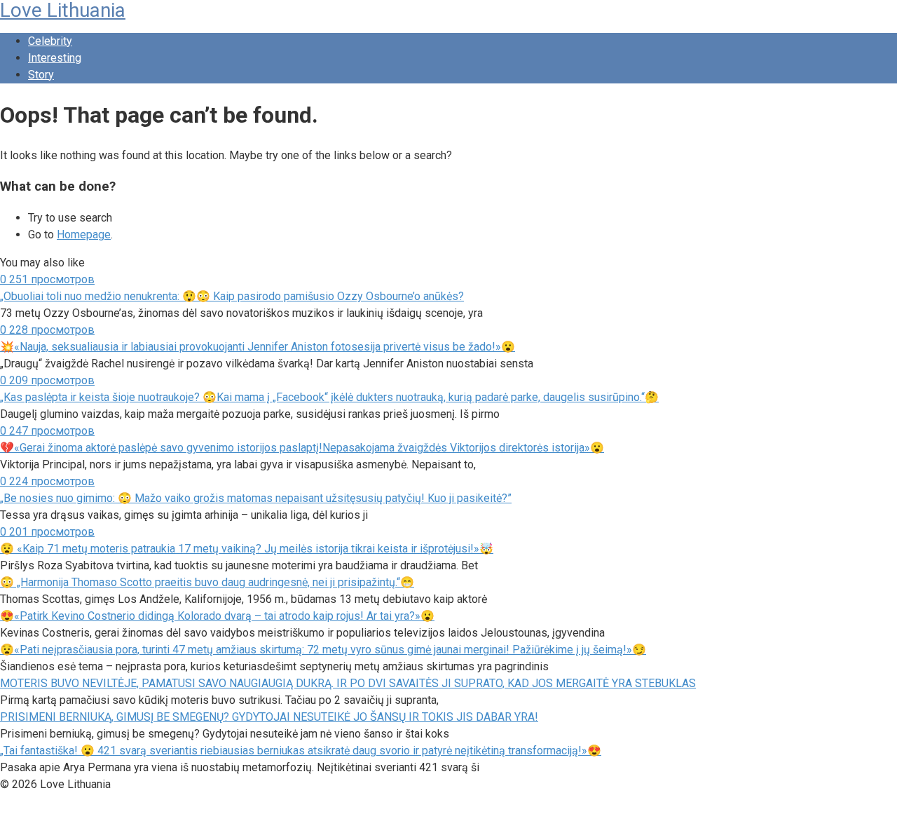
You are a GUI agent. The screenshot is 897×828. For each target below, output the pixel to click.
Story (41, 74)
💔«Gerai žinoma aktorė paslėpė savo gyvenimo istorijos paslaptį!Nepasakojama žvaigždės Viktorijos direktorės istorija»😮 (302, 447)
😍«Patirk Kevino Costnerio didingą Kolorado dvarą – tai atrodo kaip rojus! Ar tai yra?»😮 (217, 616)
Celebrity (50, 41)
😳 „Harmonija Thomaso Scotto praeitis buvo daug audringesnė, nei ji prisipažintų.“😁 (207, 582)
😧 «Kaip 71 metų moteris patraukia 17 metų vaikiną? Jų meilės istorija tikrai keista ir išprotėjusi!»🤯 (246, 548)
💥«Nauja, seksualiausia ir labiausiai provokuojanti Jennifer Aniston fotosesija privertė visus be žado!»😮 (257, 346)
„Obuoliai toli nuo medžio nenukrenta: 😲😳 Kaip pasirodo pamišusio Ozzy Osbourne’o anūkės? (232, 296)
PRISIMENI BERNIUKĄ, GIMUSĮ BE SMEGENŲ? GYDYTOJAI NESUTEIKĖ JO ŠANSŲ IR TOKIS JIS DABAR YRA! (269, 717)
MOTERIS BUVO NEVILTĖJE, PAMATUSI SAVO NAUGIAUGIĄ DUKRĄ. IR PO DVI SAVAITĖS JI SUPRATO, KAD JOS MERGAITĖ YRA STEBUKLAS (348, 683)
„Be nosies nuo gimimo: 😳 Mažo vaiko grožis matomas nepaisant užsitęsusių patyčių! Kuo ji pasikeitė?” (256, 498)
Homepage (84, 234)
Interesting (54, 58)
